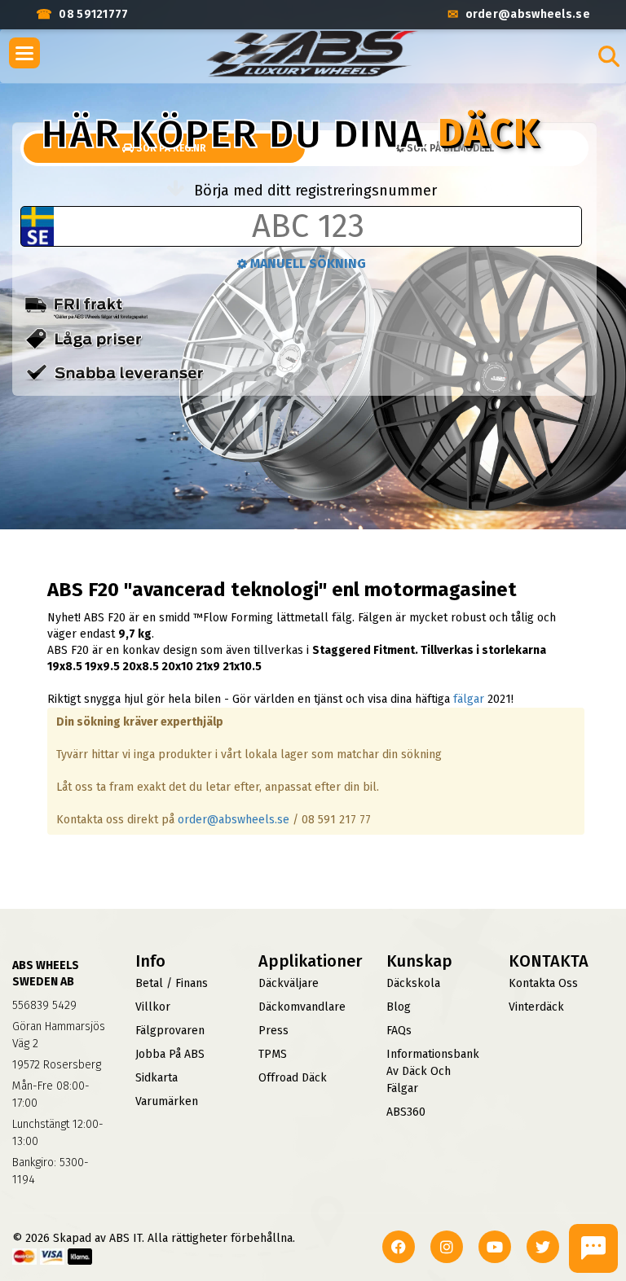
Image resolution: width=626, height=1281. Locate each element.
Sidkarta (156, 1078)
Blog (398, 1007)
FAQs (399, 1031)
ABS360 (405, 1112)
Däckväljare (288, 983)
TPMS (272, 1054)
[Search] (608, 56)
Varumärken (166, 1101)
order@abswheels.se (233, 820)
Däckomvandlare (302, 1007)
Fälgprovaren (170, 1031)
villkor (152, 1007)
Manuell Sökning (306, 263)
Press (273, 1031)
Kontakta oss (543, 983)
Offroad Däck (292, 1078)
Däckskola (413, 983)
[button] (24, 52)
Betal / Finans (171, 983)
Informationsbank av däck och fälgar (432, 1071)
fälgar (468, 699)
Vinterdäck (536, 1007)
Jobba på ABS (170, 1054)
